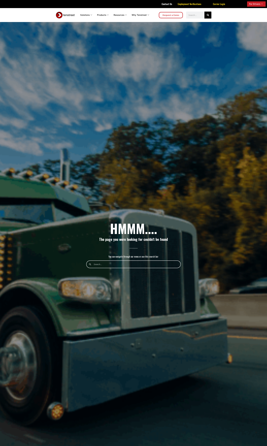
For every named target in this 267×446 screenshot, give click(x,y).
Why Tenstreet (139, 15)
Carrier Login (219, 4)
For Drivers (254, 4)
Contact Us (167, 4)
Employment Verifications (189, 4)
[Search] (207, 15)
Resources (119, 15)
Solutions (85, 15)
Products (101, 15)
